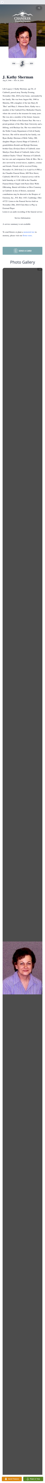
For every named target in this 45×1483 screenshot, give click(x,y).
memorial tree (29, 232)
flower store (27, 235)
